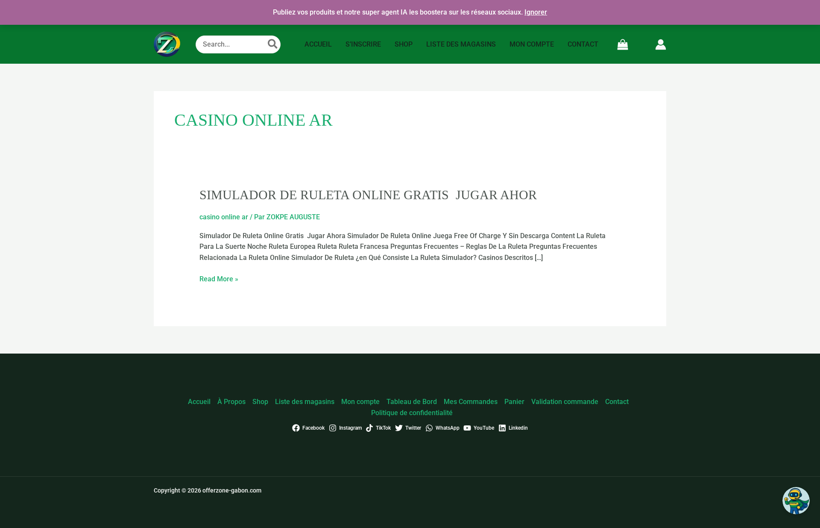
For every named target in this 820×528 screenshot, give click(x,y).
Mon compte (360, 402)
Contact (617, 402)
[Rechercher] (273, 44)
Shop (260, 402)
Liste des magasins (304, 402)
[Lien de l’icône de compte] (660, 44)
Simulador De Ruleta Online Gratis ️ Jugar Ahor (368, 195)
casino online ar (223, 217)
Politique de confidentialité (412, 413)
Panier (514, 402)
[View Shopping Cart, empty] (623, 44)
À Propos (231, 402)
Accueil (199, 402)
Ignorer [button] (535, 12)
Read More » (218, 278)
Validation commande (564, 402)
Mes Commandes (471, 402)
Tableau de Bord (412, 402)
